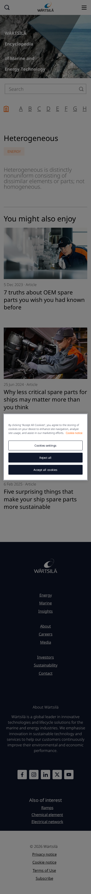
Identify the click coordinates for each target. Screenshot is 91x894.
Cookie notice (74, 433)
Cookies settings (45, 445)
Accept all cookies (45, 469)
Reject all (45, 457)
